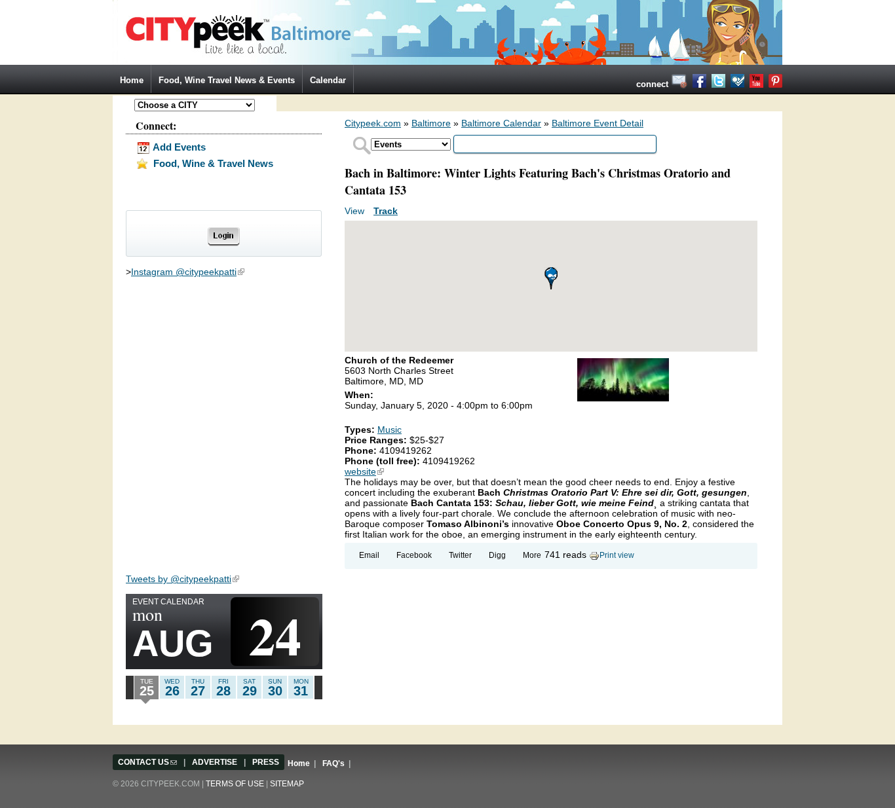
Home (131, 80)
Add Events (178, 147)
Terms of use (235, 783)
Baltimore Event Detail (597, 123)
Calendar (328, 80)
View (356, 211)
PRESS (265, 762)
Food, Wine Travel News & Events (227, 80)
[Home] (447, 31)
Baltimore (431, 123)
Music (389, 429)
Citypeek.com (373, 123)
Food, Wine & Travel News (212, 163)
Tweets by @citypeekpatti (182, 579)
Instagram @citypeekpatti (187, 271)
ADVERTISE (214, 762)
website (364, 471)
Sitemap (287, 783)
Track (385, 211)
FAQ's (333, 763)
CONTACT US (147, 762)
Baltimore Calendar (501, 123)
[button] (551, 278)
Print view (617, 555)
